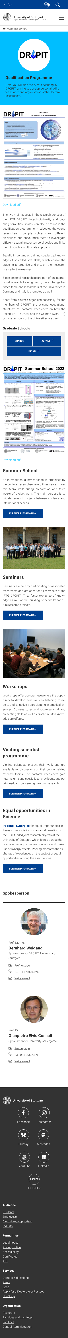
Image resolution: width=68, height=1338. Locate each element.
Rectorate (9, 1312)
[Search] (57, 4)
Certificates (10, 1256)
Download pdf (12, 204)
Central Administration (17, 1326)
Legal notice (10, 1242)
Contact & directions (16, 1277)
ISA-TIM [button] (45, 341)
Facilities (8, 1322)
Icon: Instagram (44, 1112)
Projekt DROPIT (4, 29)
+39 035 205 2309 (26, 1055)
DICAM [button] (32, 351)
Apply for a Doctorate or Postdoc (23, 1291)
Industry (8, 1226)
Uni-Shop (9, 1296)
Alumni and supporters (17, 1221)
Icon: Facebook (23, 1112)
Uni (4, 4)
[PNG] (34, 154)
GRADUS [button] (19, 341)
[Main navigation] (61, 17)
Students (8, 1212)
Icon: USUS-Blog (34, 1179)
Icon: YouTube (24, 1157)
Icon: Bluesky (23, 1134)
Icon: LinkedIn (43, 1157)
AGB (5, 1261)
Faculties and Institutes (18, 1317)
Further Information (22, 513)
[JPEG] (34, 409)
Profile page (22, 965)
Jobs (6, 1287)
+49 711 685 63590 (27, 972)
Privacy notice (12, 1247)
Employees (10, 1216)
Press (6, 1282)
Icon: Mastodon (43, 1134)
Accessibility (11, 1252)
